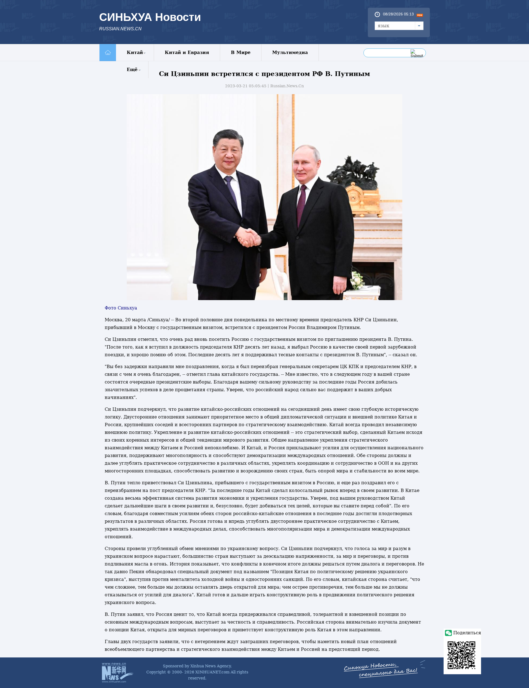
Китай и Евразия (187, 52)
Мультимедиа (290, 52)
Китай (135, 52)
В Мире (240, 52)
